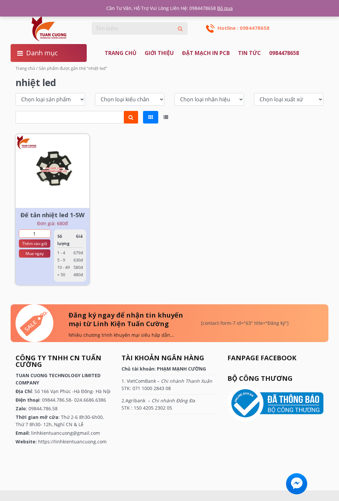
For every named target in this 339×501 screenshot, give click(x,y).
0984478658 (284, 53)
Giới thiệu (159, 53)
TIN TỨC (249, 53)
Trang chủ (120, 53)
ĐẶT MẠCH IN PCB (206, 53)
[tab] (150, 117)
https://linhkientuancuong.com (72, 441)
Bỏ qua (225, 8)
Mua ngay (34, 253)
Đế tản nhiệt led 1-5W (52, 215)
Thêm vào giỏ (34, 243)
